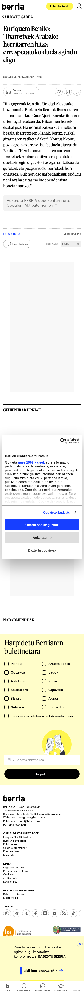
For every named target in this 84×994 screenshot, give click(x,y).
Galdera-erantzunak (15, 847)
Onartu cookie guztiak (42, 525)
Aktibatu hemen (39, 205)
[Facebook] (35, 913)
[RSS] (64, 913)
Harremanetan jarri (14, 824)
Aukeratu (40, 537)
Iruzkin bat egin (20, 244)
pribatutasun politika (42, 715)
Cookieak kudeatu (56, 512)
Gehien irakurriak (22, 410)
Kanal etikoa (10, 881)
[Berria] (14, 800)
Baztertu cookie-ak (42, 550)
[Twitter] (26, 913)
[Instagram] (45, 913)
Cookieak (8, 874)
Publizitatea (10, 844)
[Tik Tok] (73, 913)
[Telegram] (16, 913)
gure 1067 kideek (31, 462)
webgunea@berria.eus (31, 817)
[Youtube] (54, 913)
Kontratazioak (11, 851)
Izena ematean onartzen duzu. (42, 715)
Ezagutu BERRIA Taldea (17, 837)
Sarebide (8, 854)
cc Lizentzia (10, 878)
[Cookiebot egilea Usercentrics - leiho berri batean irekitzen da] (60, 441)
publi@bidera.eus (29, 821)
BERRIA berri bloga (14, 840)
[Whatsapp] (7, 913)
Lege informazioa (13, 867)
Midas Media (10, 897)
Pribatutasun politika (15, 870)
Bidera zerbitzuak (13, 894)
